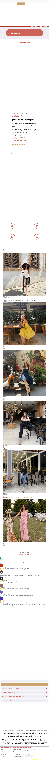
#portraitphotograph (16, 497)
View (4, 299)
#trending (20, 546)
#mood (25, 497)
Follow (4, 252)
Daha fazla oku (31, 605)
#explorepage (30, 497)
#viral (11, 546)
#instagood (24, 546)
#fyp (8, 546)
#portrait (10, 497)
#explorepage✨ (15, 546)
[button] (1, 17)
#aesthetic (22, 497)
